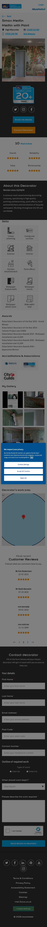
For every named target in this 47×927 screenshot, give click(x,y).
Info (32, 457)
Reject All (23, 478)
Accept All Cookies (23, 471)
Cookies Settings (23, 464)
